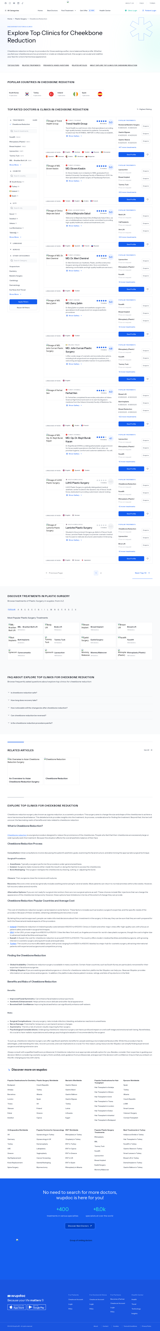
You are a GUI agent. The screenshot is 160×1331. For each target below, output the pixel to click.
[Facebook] (6, 3)
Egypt (67, 1118)
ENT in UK (69, 1158)
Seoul (13, 214)
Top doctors (13, 65)
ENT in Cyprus (70, 1149)
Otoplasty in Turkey (72, 1139)
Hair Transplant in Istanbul (104, 1115)
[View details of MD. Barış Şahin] (54, 304)
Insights (135, 1313)
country (17, 171)
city (15, 203)
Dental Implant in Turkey (132, 1163)
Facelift (14, 137)
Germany (11, 1139)
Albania (39, 1094)
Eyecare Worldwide (131, 1080)
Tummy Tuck (16, 156)
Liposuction (16, 151)
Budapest (11, 1085)
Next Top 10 (141, 573)
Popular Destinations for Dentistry (21, 1080)
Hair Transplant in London (104, 1106)
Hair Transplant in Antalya (104, 1087)
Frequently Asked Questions (56, 65)
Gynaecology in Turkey (45, 1135)
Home (40, 10)
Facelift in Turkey (129, 1144)
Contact (105, 1326)
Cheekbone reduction (17, 835)
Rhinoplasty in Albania (73, 1167)
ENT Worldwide (71, 1130)
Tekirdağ (13, 233)
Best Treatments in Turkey (134, 1130)
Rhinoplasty (99, 1137)
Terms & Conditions (130, 1326)
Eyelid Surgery (100, 1165)
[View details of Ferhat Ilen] (54, 394)
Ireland (15, 191)
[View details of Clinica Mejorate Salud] (54, 214)
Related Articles (79, 65)
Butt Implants (124, 402)
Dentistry (13, 271)
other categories (21, 256)
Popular (11, 609)
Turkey (15, 186)
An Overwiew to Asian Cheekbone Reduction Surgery (24, 780)
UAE (9, 1149)
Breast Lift (123, 394)
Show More (14, 165)
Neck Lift (122, 214)
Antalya (10, 1090)
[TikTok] (22, 3)
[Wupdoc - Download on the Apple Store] (16, 1307)
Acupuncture (14, 266)
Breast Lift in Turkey (131, 1158)
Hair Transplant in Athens (104, 1092)
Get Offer (87, 10)
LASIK (125, 1104)
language (17, 243)
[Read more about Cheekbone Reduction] (62, 766)
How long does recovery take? (24, 700)
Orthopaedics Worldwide (17, 1130)
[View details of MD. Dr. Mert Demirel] (54, 259)
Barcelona (11, 1094)
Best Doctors (52, 10)
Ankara (13, 223)
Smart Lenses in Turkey (132, 1153)
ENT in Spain (70, 1163)
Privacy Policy (146, 1326)
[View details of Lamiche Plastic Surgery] (54, 529)
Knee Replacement (15, 1163)
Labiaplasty (41, 1149)
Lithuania (69, 1113)
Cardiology (13, 280)
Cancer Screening (43, 1158)
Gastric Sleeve (124, 140)
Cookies (116, 1326)
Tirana (9, 1104)
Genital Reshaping (44, 1163)
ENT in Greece (71, 1153)
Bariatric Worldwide (73, 1080)
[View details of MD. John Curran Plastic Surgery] (54, 349)
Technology (136, 1309)
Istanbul (10, 1118)
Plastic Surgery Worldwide (47, 1080)
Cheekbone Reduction (21, 124)
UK (38, 1104)
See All (146, 750)
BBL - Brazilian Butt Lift (20, 160)
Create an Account (75, 1299)
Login (70, 1304)
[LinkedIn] (18, 3)
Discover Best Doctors (78, 1226)
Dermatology (14, 285)
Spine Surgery (12, 1167)
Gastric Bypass (124, 132)
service (16, 249)
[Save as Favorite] (147, 154)
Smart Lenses (128, 1108)
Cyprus (39, 1118)
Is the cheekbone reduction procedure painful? (31, 723)
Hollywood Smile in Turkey (133, 1135)
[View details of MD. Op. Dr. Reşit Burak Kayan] (54, 439)
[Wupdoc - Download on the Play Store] (36, 1307)
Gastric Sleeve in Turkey (132, 1149)
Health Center (105, 10)
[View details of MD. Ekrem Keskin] (54, 169)
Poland (39, 1108)
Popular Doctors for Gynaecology (50, 1130)
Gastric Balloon (71, 1094)
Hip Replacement (14, 1158)
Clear (35, 120)
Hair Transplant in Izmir (103, 1097)
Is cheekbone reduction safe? (24, 692)
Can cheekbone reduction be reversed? (28, 715)
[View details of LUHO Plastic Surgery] (54, 484)
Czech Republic (43, 1085)
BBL (96, 1142)
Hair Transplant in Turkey (132, 1139)
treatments (25, 120)
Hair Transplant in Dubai (104, 1111)
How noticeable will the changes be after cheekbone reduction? (39, 708)
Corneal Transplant (130, 1118)
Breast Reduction (125, 409)
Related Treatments (31, 65)
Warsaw (10, 1108)
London (10, 1099)
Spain (15, 196)
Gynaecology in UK (44, 1139)
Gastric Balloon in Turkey (132, 1167)
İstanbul (13, 219)
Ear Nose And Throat (17, 290)
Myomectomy (42, 1167)
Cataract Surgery (130, 1113)
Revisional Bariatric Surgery (129, 125)
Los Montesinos (16, 228)
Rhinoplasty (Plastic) (19, 142)
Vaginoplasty (42, 1153)
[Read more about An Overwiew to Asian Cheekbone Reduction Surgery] (25, 766)
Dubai (9, 1113)
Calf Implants (124, 222)
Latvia (67, 1108)
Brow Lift (122, 544)
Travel (134, 1304)
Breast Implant (17, 146)
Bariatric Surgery (15, 276)
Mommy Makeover (102, 1170)
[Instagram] (10, 3)
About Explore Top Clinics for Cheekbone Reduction (113, 65)
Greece (40, 1113)
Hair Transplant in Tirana (104, 1101)
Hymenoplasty (42, 1144)
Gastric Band (70, 1090)
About (96, 1326)
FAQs (70, 1309)
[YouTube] (14, 3)
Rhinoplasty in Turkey (73, 1135)
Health (134, 1299)
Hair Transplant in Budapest (105, 1120)
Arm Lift (122, 229)
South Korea (18, 182)
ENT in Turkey (70, 1144)
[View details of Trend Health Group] (54, 125)
